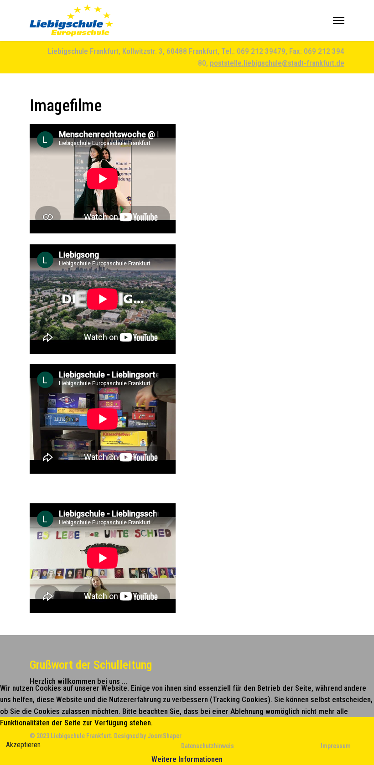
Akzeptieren (23, 744)
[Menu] (338, 20)
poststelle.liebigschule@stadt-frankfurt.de (277, 62)
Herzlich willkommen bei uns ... (78, 681)
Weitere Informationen (187, 759)
